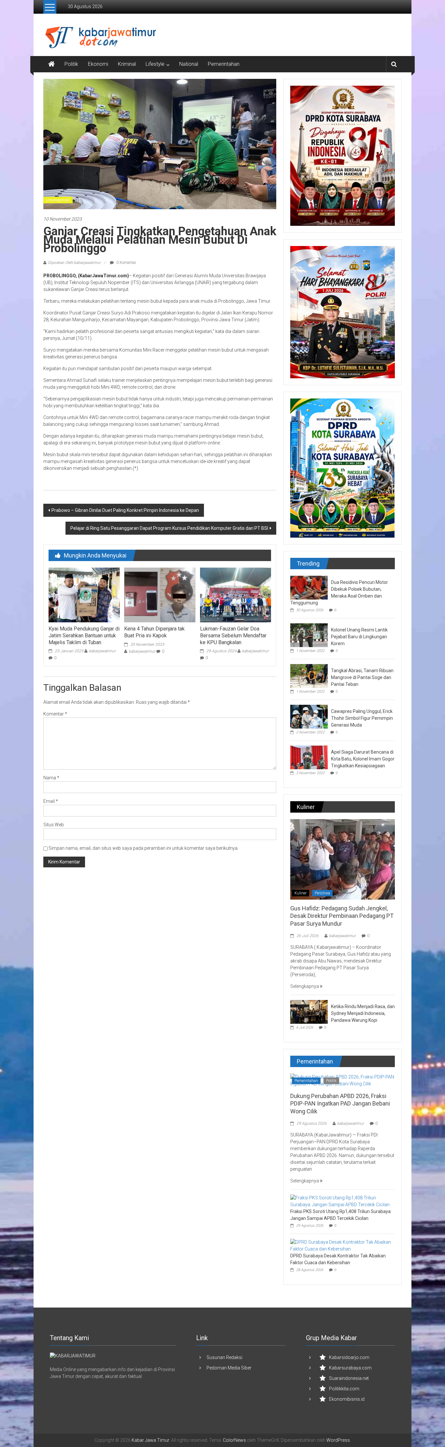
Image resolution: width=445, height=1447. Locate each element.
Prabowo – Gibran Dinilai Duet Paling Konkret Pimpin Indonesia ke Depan (125, 510)
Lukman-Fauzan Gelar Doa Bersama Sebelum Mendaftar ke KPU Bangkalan (233, 635)
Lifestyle (155, 64)
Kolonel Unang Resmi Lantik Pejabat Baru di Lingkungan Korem (359, 636)
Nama (51, 777)
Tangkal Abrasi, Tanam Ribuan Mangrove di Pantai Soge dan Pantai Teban (362, 677)
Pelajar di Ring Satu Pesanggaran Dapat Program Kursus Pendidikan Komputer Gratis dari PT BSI (169, 528)
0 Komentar (125, 262)
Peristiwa (322, 893)
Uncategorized (58, 200)
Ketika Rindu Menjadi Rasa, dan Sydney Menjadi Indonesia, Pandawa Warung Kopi (363, 1013)
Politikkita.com (344, 1388)
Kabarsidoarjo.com (349, 1357)
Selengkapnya (305, 986)
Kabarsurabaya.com (350, 1367)
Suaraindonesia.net (349, 1378)
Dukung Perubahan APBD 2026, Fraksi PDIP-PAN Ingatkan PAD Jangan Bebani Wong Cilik (340, 1103)
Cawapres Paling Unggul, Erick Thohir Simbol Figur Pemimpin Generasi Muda (362, 718)
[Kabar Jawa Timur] (51, 64)
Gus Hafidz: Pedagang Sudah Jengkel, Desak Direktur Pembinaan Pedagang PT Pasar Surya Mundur (342, 916)
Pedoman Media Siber (229, 1367)
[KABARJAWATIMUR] (72, 1355)
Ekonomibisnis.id (347, 1399)
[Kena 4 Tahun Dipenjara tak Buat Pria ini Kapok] (159, 594)
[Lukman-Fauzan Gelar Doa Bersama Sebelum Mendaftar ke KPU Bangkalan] (235, 594)
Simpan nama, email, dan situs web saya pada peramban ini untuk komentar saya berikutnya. (143, 848)
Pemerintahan (223, 64)
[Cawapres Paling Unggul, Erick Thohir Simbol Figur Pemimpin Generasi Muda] (309, 716)
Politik (71, 64)
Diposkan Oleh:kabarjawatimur (74, 262)
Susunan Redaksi (224, 1357)
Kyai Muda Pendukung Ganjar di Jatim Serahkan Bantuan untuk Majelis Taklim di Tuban (84, 635)
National (188, 64)
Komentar (55, 713)
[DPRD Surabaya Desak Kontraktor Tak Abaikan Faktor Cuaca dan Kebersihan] (341, 1245)
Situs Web (53, 824)
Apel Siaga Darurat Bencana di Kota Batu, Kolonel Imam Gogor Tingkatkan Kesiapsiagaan (363, 758)
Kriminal (127, 64)
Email (50, 801)
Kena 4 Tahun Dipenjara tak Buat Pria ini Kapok (154, 632)
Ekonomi (98, 64)
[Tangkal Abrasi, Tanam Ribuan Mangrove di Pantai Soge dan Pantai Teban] (309, 675)
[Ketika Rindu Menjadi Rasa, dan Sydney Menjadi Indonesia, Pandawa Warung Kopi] (309, 1011)
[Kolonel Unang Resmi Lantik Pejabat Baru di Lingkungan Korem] (309, 634)
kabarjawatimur (102, 651)
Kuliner (300, 893)
